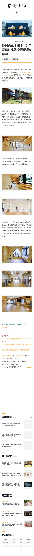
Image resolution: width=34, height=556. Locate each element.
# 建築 (5, 546)
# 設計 (13, 546)
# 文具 (28, 539)
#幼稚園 (5, 59)
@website (5, 327)
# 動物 (5, 539)
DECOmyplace (19, 41)
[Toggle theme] (17, 12)
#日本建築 (15, 59)
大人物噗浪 (7, 356)
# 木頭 (28, 546)
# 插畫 (13, 542)
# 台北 (13, 539)
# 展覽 (21, 546)
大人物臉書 (20, 356)
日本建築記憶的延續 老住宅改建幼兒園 (15, 350)
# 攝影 (21, 542)
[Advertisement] (17, 391)
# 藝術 (21, 539)
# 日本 (28, 542)
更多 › (31, 417)
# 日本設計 (5, 542)
